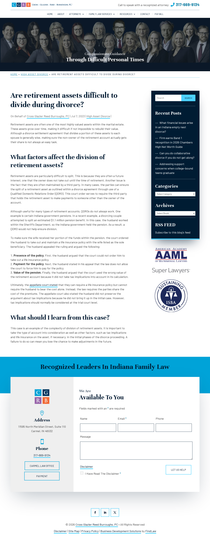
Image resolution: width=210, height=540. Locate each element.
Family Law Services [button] (100, 14)
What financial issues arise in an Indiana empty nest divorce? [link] (174, 127)
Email (122, 418)
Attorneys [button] (75, 14)
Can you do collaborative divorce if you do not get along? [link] (174, 155)
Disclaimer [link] (60, 531)
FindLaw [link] (150, 531)
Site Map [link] (74, 531)
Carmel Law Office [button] (42, 465)
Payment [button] (42, 476)
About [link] (60, 14)
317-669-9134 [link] (188, 4)
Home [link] (50, 14)
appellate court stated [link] (44, 285)
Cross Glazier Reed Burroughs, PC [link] (48, 116)
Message (85, 436)
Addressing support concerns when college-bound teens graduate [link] (174, 168)
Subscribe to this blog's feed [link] (172, 232)
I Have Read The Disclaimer (103, 473)
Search (188, 98)
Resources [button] (126, 14)
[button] (95, 512)
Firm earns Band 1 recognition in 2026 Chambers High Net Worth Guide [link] (174, 142)
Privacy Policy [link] (90, 531)
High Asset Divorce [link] (98, 116)
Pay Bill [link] (159, 14)
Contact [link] (145, 14)
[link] (42, 4)
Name (83, 418)
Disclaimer (86, 466)
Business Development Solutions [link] (120, 531)
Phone (160, 418)
